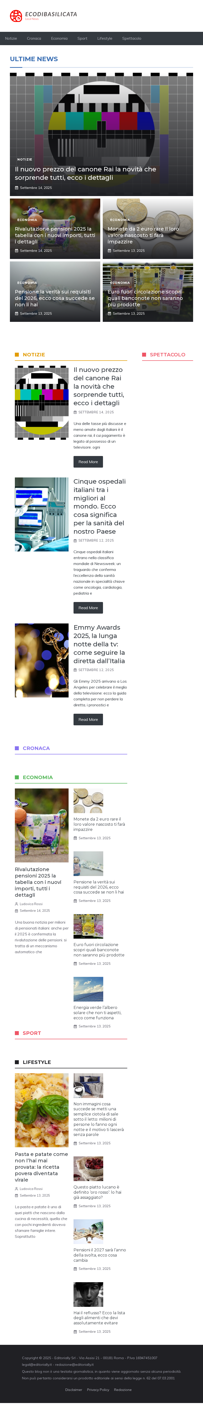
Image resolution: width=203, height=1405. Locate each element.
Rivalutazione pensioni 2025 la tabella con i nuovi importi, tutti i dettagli (55, 235)
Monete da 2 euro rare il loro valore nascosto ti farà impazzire (143, 235)
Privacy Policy (98, 1389)
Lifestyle (104, 38)
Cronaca (34, 38)
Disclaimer (73, 1389)
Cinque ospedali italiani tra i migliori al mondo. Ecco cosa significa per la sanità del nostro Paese (100, 506)
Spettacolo (131, 38)
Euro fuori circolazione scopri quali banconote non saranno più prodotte (145, 298)
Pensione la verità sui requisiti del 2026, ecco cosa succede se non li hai (55, 298)
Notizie (11, 38)
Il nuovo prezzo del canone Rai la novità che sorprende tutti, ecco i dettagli (85, 173)
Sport (82, 38)
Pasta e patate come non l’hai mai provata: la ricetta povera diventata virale (41, 1167)
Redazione (123, 1389)
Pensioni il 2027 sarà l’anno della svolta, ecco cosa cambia (100, 1255)
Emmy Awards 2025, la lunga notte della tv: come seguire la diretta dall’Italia (99, 644)
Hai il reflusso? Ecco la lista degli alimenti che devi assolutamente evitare (99, 1318)
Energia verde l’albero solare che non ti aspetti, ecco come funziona (97, 1012)
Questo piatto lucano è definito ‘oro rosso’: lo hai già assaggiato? (97, 1192)
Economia (59, 38)
